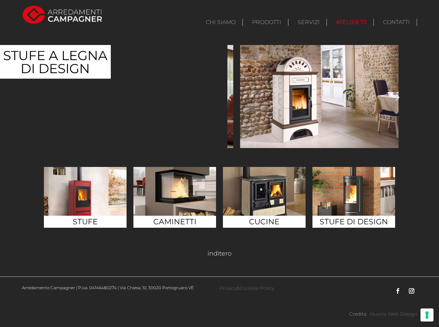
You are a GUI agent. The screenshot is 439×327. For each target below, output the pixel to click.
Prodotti (266, 22)
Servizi (309, 22)
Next (229, 97)
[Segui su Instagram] (411, 290)
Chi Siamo (221, 22)
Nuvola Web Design (393, 314)
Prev (397, 97)
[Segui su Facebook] (397, 290)
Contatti (396, 22)
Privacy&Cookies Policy (247, 288)
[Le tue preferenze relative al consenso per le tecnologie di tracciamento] (427, 315)
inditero (219, 253)
